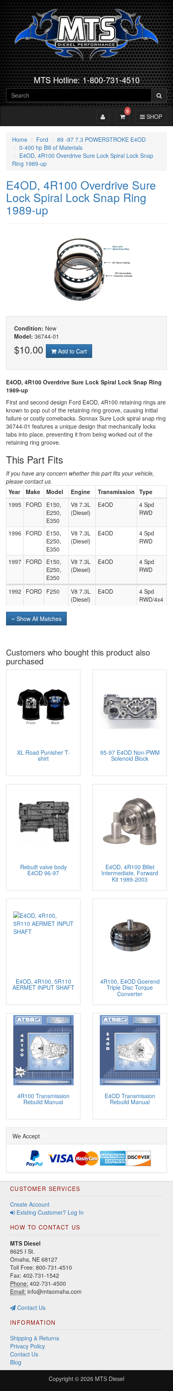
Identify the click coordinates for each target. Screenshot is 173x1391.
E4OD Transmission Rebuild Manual (130, 1099)
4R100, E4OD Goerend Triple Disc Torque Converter (130, 987)
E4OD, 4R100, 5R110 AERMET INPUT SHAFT (43, 984)
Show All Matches (38, 619)
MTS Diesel (109, 1379)
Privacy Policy (27, 1346)
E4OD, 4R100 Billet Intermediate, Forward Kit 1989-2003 (129, 873)
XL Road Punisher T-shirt (43, 755)
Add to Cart (71, 351)
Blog (15, 1362)
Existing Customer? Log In (49, 1212)
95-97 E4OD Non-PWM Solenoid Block (130, 755)
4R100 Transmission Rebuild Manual (43, 1099)
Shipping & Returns (34, 1338)
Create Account (29, 1204)
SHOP (153, 116)
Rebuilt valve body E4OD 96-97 (43, 870)
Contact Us (30, 1307)
